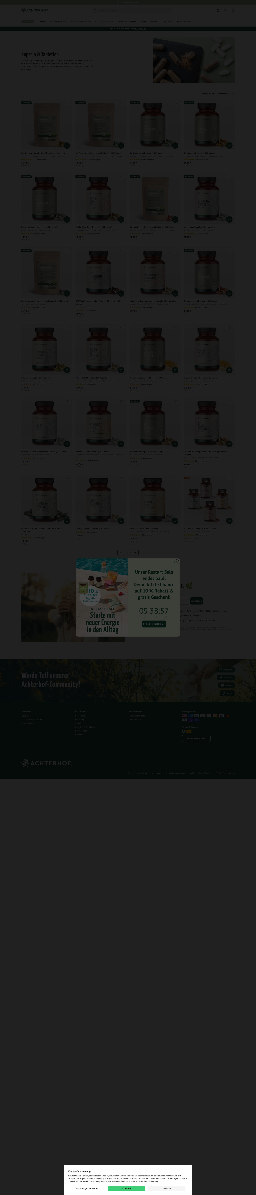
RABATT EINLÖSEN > (154, 623)
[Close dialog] (176, 562)
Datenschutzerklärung (148, 1181)
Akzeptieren (126, 1188)
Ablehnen (166, 1188)
